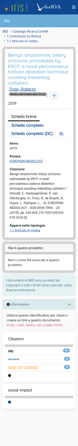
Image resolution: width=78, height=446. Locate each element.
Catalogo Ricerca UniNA (30, 31)
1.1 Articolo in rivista (22, 41)
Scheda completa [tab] (27, 125)
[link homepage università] (49, 7)
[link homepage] (14, 7)
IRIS (5, 31)
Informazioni (19, 304)
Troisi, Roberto (22, 88)
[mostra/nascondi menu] (74, 7)
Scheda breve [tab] (23, 116)
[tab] (61, 133)
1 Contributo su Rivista (24, 36)
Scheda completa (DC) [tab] (32, 133)
